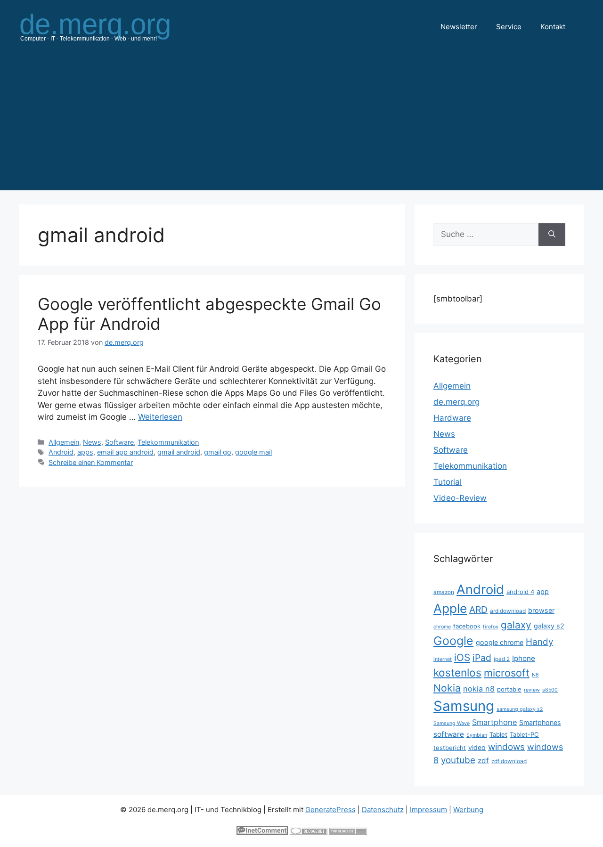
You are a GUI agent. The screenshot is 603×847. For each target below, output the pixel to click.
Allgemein (64, 442)
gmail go (217, 452)
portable (509, 689)
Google (453, 641)
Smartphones (540, 722)
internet (442, 659)
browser (541, 610)
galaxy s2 (549, 626)
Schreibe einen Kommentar (91, 462)
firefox (490, 627)
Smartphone (494, 722)
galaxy (516, 625)
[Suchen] (551, 234)
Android (61, 452)
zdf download (509, 761)
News (92, 442)
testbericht (449, 747)
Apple (450, 608)
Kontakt (552, 26)
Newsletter (458, 26)
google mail (253, 452)
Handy (539, 641)
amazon (443, 591)
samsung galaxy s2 (520, 709)
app (543, 591)
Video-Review (460, 498)
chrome (442, 627)
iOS (462, 657)
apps (85, 452)
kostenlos (457, 672)
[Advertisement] (301, 124)
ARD (478, 609)
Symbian (476, 735)
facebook (467, 626)
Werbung (468, 809)
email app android (125, 452)
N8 (535, 675)
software (448, 734)
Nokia (447, 688)
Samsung (463, 706)
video (477, 747)
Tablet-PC (524, 734)
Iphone (523, 658)
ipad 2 (502, 658)
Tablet (498, 734)
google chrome (499, 642)
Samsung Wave (451, 723)
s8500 (550, 690)
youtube (458, 760)
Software (119, 442)
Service (509, 26)
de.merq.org (456, 402)
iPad (482, 657)
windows (506, 746)
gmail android (178, 452)
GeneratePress (330, 809)
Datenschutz (383, 809)
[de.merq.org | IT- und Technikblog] (106, 26)
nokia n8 (479, 688)
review (532, 690)
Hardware (452, 418)
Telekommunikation (168, 442)
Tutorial (447, 482)
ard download (508, 610)
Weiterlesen (160, 417)
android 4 (520, 591)
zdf (483, 760)
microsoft (507, 673)
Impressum (428, 809)
